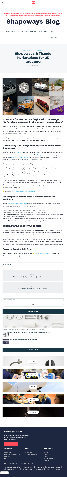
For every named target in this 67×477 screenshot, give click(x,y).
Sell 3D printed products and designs (23, 191)
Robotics (33, 374)
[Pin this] (10, 265)
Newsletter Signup (49, 458)
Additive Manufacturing (12, 454)
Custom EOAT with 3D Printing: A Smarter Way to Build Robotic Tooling (30, 332)
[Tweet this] (6, 265)
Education (54, 37)
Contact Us (28, 452)
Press (45, 456)
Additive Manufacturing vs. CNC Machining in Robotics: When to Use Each (24, 329)
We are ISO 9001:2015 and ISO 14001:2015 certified (19, 464)
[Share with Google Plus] (8, 265)
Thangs (19, 152)
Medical (33, 361)
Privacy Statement (55, 469)
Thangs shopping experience (17, 203)
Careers (46, 460)
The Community (37, 50)
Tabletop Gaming (30, 32)
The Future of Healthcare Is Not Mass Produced (23, 339)
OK (4, 472)
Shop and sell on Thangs (42, 253)
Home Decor (43, 32)
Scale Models (10, 32)
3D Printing (7, 452)
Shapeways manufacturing (19, 157)
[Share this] (4, 265)
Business (7, 456)
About (46, 452)
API (5, 458)
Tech (52, 32)
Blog (45, 454)
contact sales (11, 444)
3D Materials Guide (31, 454)
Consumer (33, 412)
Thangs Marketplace (43, 155)
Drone (33, 386)
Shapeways (27, 50)
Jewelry (20, 32)
